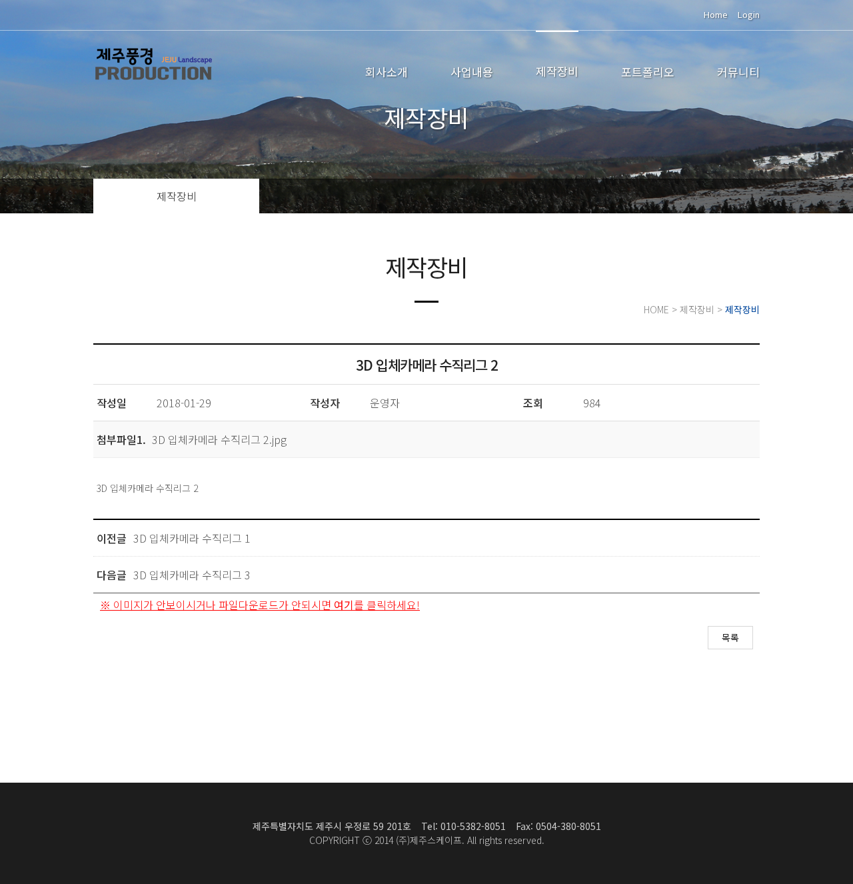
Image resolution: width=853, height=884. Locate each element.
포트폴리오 (647, 71)
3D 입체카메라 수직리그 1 (192, 538)
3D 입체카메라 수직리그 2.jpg (219, 439)
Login (749, 14)
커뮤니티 (738, 71)
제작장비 (557, 71)
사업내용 (471, 71)
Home (716, 14)
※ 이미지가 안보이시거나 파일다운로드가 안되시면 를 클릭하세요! (260, 605)
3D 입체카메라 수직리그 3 (192, 575)
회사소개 (386, 71)
